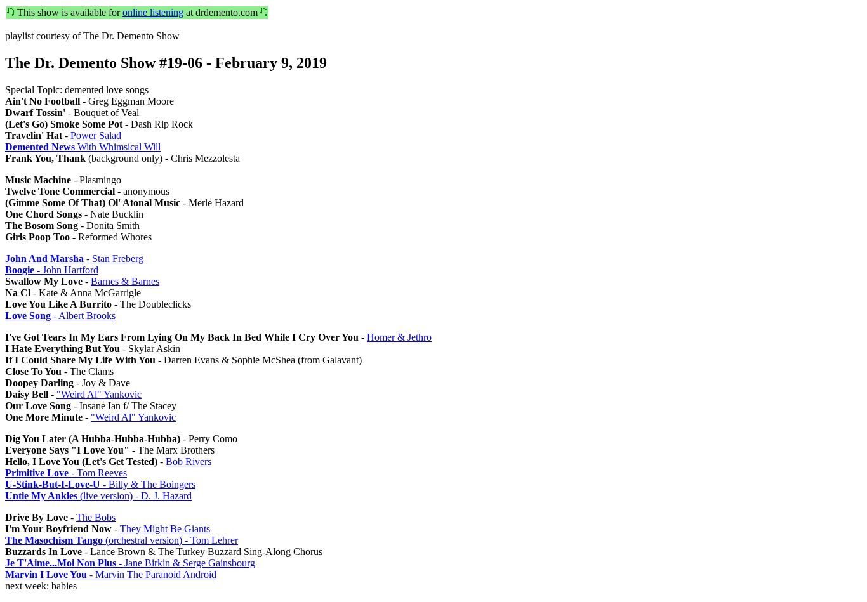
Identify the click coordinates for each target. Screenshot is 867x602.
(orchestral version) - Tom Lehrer (121, 540)
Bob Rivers (188, 461)
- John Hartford (51, 270)
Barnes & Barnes (125, 281)
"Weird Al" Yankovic (99, 394)
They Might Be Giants (165, 528)
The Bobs (96, 517)
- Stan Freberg (74, 258)
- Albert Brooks (60, 315)
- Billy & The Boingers (100, 484)
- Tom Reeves (66, 473)
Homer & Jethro (399, 337)
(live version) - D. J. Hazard (98, 495)
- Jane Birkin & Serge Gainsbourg (130, 563)
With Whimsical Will (83, 146)
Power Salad (95, 135)
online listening (152, 12)
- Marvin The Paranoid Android (110, 574)
